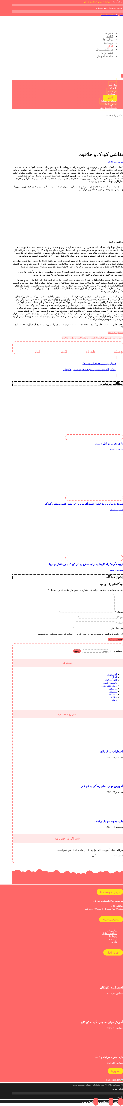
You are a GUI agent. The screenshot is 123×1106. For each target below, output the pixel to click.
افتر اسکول (111, 680)
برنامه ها (112, 939)
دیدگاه (119, 612)
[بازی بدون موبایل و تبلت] (111, 815)
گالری (114, 942)
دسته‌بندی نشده (115, 332)
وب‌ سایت (118, 628)
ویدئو (114, 700)
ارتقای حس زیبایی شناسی (110, 337)
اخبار (114, 677)
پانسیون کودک (110, 683)
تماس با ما (112, 930)
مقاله (114, 697)
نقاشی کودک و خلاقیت (73, 337)
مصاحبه (113, 694)
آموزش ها (112, 674)
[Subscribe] (93, 856)
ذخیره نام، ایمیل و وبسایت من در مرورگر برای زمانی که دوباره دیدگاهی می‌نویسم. (78, 634)
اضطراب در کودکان (111, 751)
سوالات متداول (109, 933)
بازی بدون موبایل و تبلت (108, 821)
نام (120, 617)
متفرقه (113, 691)
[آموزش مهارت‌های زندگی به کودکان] (111, 780)
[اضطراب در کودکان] (111, 745)
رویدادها (113, 688)
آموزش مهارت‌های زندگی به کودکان (102, 786)
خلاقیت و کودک (91, 337)
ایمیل (119, 622)
